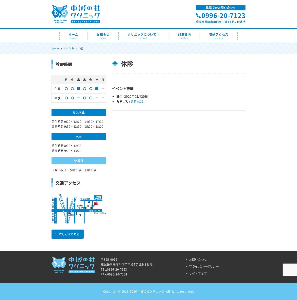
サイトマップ (198, 273)
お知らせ (103, 36)
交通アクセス (219, 36)
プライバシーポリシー (204, 266)
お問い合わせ (198, 259)
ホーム (73, 36)
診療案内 (184, 36)
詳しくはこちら (69, 234)
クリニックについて (142, 36)
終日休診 (137, 101)
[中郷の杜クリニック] (76, 9)
